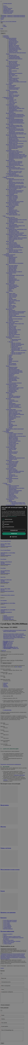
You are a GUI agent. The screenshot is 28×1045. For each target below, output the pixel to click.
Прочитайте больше (12, 516)
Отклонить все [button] (14, 530)
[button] (14, 537)
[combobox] (25, 507)
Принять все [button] (14, 533)
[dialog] (14, 522)
